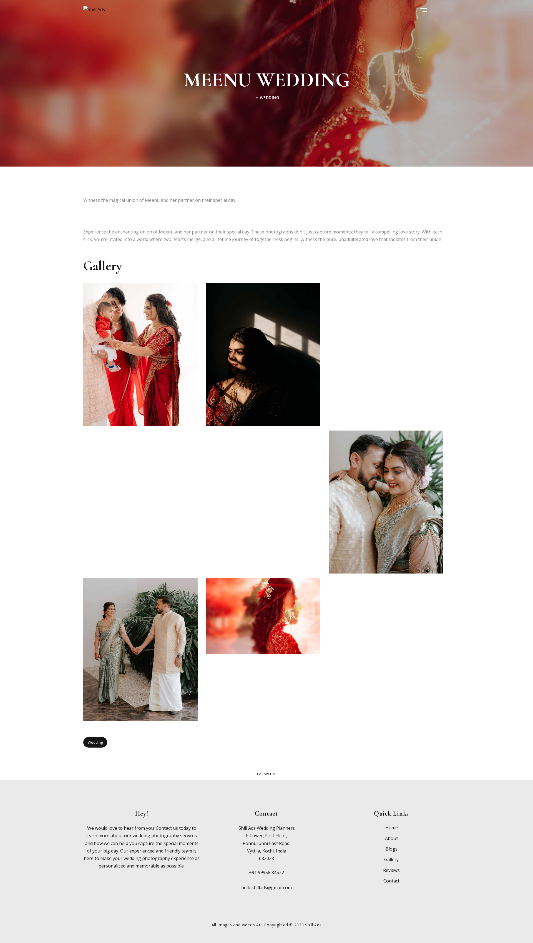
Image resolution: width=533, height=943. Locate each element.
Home (391, 827)
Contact (391, 881)
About (391, 838)
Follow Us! (266, 774)
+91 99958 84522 (266, 872)
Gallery (391, 859)
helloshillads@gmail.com (266, 887)
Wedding (269, 97)
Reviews (391, 870)
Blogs (392, 849)
